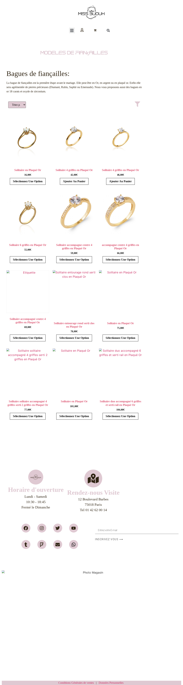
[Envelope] (57, 544)
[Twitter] (57, 528)
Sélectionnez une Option (28, 181)
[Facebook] (25, 528)
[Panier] (95, 30)
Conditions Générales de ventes (77, 682)
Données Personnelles (111, 682)
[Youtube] (73, 528)
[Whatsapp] (73, 544)
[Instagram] (41, 528)
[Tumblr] (25, 544)
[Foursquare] (41, 544)
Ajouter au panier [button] (74, 181)
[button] (72, 30)
